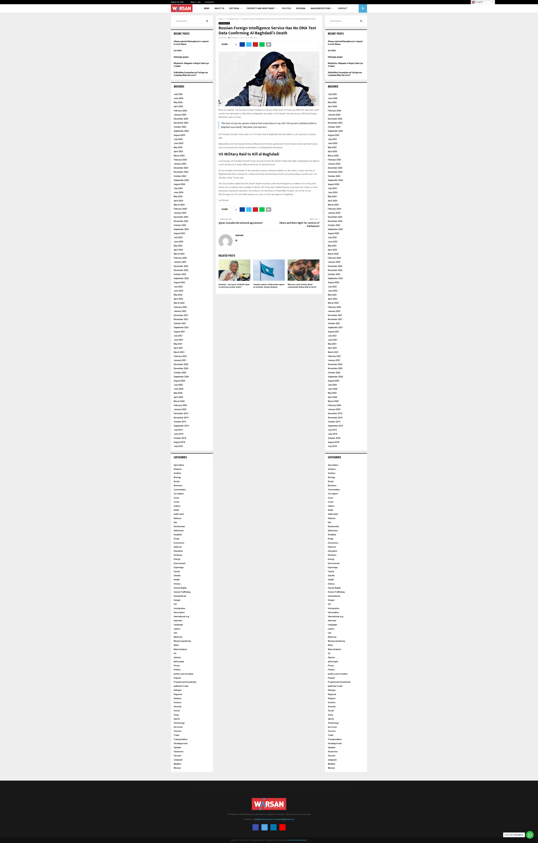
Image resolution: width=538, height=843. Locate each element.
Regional (301, 8)
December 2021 (181, 315)
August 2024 (179, 184)
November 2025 (181, 123)
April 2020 (178, 397)
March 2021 (179, 352)
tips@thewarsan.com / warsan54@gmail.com (274, 819)
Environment (179, 563)
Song (176, 715)
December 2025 (181, 119)
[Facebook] (255, 827)
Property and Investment (261, 8)
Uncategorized (224, 23)
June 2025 (178, 143)
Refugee (177, 690)
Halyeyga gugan (181, 57)
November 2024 (181, 172)
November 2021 (181, 319)
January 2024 (180, 213)
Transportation (180, 739)
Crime (176, 502)
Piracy (177, 665)
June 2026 (178, 98)
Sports (177, 719)
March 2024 (179, 205)
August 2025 (179, 135)
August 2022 (179, 282)
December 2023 (181, 217)
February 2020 (180, 405)
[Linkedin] (273, 827)
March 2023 (179, 254)
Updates (177, 747)
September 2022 (181, 278)
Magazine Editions (321, 8)
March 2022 (179, 303)
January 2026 (180, 115)
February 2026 (180, 111)
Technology (179, 723)
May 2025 (178, 147)
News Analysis (180, 649)
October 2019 (180, 422)
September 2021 (181, 327)
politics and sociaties (183, 674)
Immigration (179, 608)
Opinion (177, 657)
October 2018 (180, 438)
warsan (224, 38)
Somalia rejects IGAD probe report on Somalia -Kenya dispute (269, 286)
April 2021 (178, 348)
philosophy (179, 661)
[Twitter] (264, 827)
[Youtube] (282, 827)
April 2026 (178, 106)
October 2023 (180, 225)
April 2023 (178, 250)
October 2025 (180, 127)
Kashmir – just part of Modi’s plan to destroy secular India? (234, 286)
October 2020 (180, 373)
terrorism (178, 727)
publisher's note (181, 686)
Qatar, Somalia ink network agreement (240, 223)
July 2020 (178, 385)
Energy (177, 559)
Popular (177, 678)
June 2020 (178, 389)
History (177, 584)
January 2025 (180, 164)
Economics (209, 2)
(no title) (178, 50)
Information (179, 612)
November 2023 (181, 221)
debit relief (179, 514)
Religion (177, 698)
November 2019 (181, 418)
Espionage (179, 567)
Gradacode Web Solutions (297, 840)
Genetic (177, 575)
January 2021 (180, 360)
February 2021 (180, 356)
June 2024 (178, 192)
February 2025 (180, 160)
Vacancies (178, 751)
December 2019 (181, 413)
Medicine (178, 637)
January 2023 (180, 262)
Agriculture (179, 465)
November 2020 (181, 368)
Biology (177, 477)
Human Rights (180, 588)
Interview (178, 620)
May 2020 (178, 393)
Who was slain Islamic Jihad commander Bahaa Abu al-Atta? (302, 286)
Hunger (177, 600)
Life (175, 633)
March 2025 (179, 156)
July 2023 (178, 237)
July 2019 (178, 430)
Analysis (178, 469)
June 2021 (178, 340)
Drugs (176, 539)
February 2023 (180, 258)
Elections (178, 555)
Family (177, 571)
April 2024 (178, 201)
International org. (182, 616)
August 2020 (179, 381)
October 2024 (180, 176)
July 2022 (178, 287)
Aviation (177, 473)
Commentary (180, 489)
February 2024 (180, 209)
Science (177, 702)
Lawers (177, 629)
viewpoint (178, 760)
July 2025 (178, 139)
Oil (175, 653)
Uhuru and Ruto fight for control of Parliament (299, 224)
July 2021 (178, 336)
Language (178, 625)
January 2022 (180, 311)
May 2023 (178, 246)
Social (177, 710)
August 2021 (179, 332)
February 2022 (180, 307)
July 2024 (178, 188)
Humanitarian (180, 596)
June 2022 (178, 291)
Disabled (178, 534)
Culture (177, 506)
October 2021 (180, 323)
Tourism (177, 731)
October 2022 (180, 274)
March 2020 (179, 401)
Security (177, 706)
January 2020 (180, 409)
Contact (342, 8)
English (479, 2)
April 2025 (178, 151)
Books (177, 481)
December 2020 (181, 364)
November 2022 (181, 270)
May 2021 (178, 344)
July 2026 (178, 94)
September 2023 (181, 229)
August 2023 (179, 233)
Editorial (234, 8)
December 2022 (181, 266)
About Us (219, 8)
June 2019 (178, 434)
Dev (175, 522)
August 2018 (179, 442)
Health (177, 580)
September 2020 (181, 377)
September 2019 (181, 426)
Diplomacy (179, 530)
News (206, 8)
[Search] (207, 21)
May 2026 (178, 102)
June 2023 (178, 242)
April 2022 (178, 299)
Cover (176, 498)
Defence (177, 518)
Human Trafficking (182, 592)
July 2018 (178, 446)
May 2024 (178, 196)
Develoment (179, 526)
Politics (286, 8)
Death (176, 510)
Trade (176, 735)
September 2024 (181, 180)
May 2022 (178, 295)
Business (178, 485)
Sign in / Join (195, 2)
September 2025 (181, 131)
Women (177, 768)
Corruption (179, 494)
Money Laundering (182, 641)
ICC (175, 604)
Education (178, 551)
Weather (177, 764)
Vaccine (177, 756)
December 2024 (181, 168)
